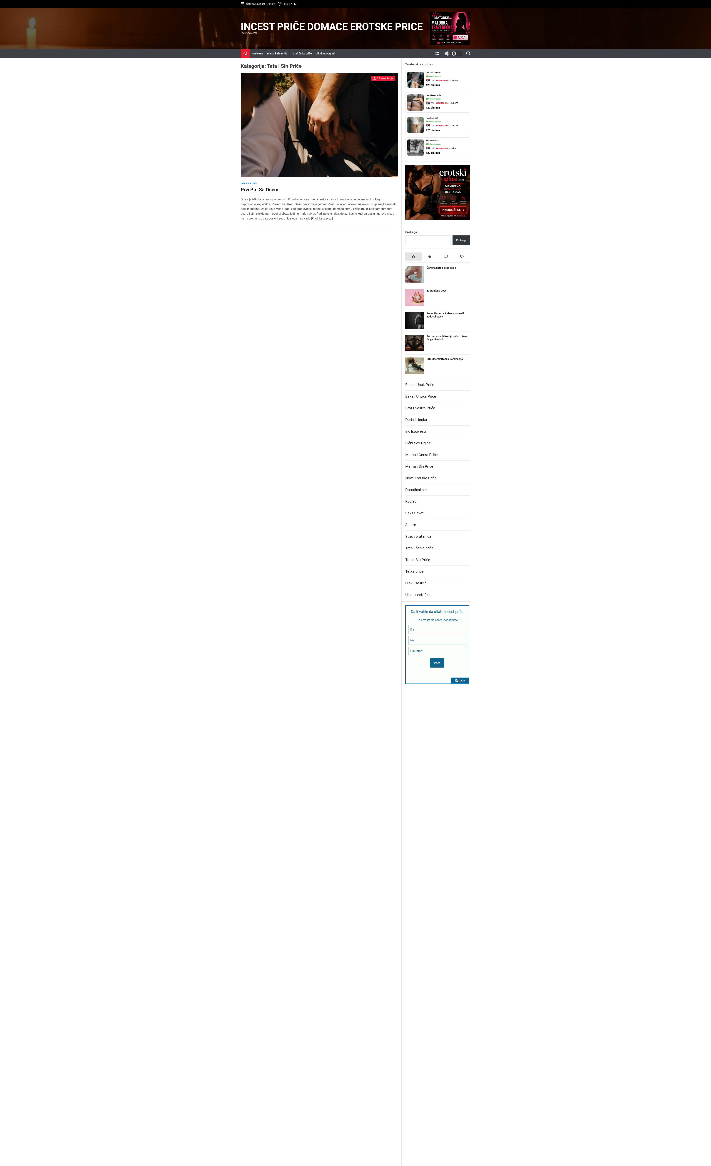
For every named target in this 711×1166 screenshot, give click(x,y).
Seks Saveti (415, 513)
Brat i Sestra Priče (420, 408)
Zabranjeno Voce (437, 290)
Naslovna (257, 53)
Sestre (410, 525)
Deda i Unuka (416, 420)
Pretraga (411, 232)
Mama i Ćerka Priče (421, 455)
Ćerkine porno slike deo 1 (441, 267)
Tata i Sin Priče (249, 183)
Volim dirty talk (432, 150)
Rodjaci (411, 501)
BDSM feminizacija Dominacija (445, 358)
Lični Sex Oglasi (325, 53)
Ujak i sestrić (415, 583)
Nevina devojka (432, 95)
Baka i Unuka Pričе (420, 396)
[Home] (245, 53)
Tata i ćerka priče (301, 53)
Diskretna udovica (433, 118)
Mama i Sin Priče (277, 53)
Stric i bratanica (418, 536)
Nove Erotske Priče (421, 478)
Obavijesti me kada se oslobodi (440, 138)
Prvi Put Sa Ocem (259, 189)
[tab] (413, 256)
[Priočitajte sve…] (322, 218)
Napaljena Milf (432, 73)
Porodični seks (417, 490)
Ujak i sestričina (418, 595)
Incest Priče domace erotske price (332, 27)
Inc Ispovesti (415, 431)
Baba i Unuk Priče (419, 384)
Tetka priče (414, 571)
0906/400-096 (442, 80)
